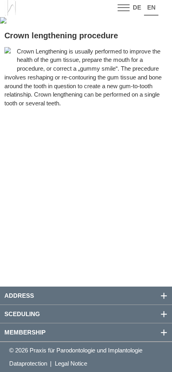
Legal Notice (71, 363)
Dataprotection (28, 363)
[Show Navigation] (124, 8)
